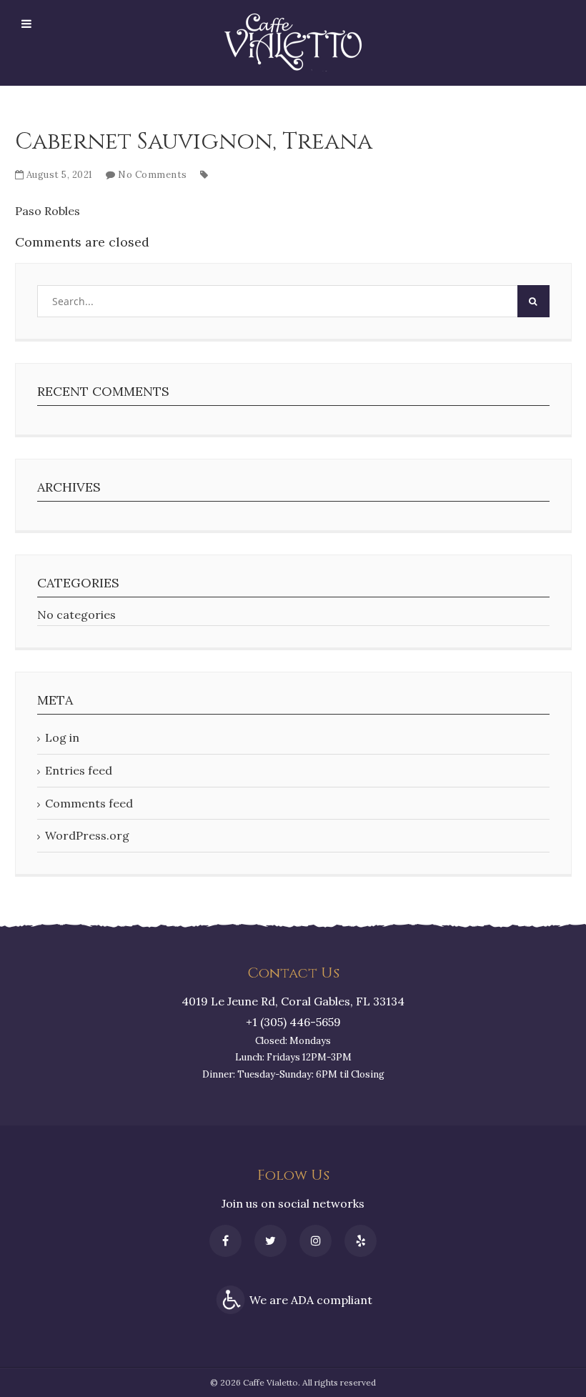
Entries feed (78, 770)
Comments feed (89, 803)
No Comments (152, 175)
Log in (62, 737)
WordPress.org (87, 835)
